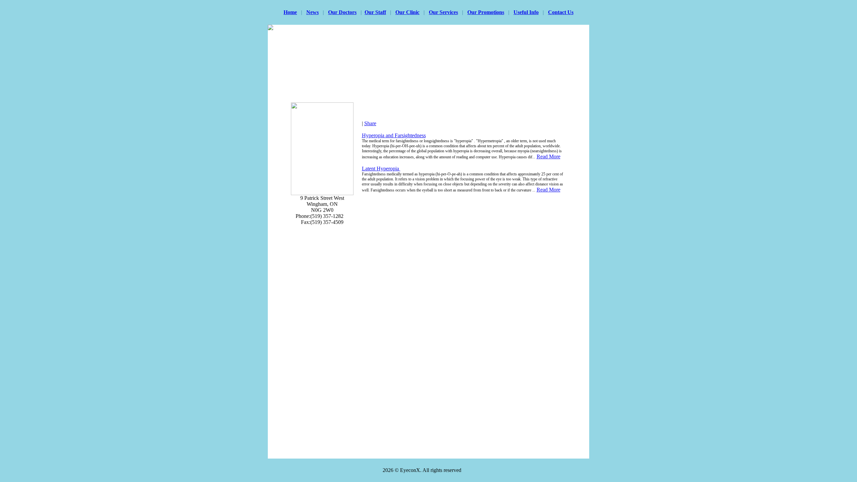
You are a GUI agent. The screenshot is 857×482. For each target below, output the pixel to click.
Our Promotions (485, 12)
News (312, 12)
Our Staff (375, 12)
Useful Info (526, 12)
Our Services (443, 12)
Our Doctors (342, 12)
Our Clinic (407, 12)
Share (370, 123)
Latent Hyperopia (381, 168)
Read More (548, 156)
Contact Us (560, 12)
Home (290, 12)
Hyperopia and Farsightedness (394, 135)
